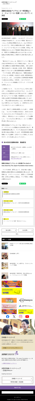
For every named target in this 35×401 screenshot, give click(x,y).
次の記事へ (25, 230)
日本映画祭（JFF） (15, 253)
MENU (32, 2)
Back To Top (17, 387)
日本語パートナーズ (17, 378)
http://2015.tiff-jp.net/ (16, 158)
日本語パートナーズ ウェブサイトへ (12, 348)
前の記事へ (8, 230)
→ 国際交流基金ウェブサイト (9, 363)
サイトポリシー (17, 397)
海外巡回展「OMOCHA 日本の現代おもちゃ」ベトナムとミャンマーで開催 (21, 274)
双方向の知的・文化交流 (17, 382)
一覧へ (17, 234)
